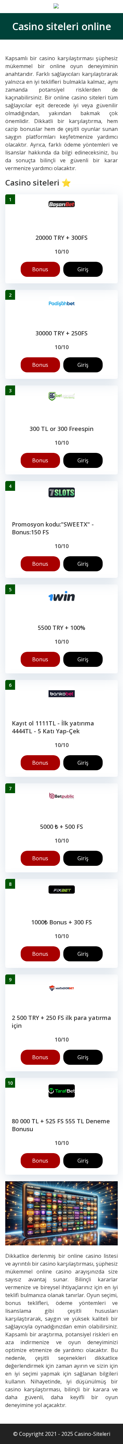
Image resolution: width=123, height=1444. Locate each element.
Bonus (40, 269)
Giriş (83, 269)
